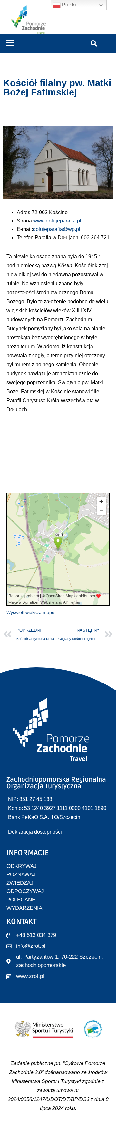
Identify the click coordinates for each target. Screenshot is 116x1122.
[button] (10, 43)
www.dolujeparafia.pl (57, 220)
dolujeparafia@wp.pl (56, 229)
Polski (68, 4)
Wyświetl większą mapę (30, 612)
